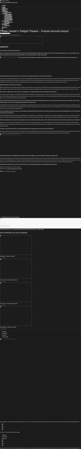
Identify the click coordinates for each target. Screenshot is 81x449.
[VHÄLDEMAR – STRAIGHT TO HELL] (16, 325)
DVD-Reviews (8, 16)
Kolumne (7, 25)
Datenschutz (4, 333)
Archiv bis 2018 (5, 336)
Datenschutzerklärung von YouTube (15, 168)
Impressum (4, 335)
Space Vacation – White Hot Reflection (8, 279)
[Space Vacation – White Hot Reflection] (16, 278)
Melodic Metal (5, 217)
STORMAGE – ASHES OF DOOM (7, 256)
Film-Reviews (8, 18)
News (3, 9)
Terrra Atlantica (16, 217)
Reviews (4, 13)
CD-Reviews (7, 15)
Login (18, 432)
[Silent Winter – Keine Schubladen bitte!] (16, 301)
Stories (18, 35)
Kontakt (4, 27)
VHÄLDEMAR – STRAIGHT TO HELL (8, 327)
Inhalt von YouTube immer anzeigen (8, 171)
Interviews (5, 23)
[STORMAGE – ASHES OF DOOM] (16, 254)
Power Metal (10, 217)
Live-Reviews (8, 20)
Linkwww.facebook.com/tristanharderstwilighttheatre (10, 50)
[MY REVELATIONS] (9, 2)
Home (3, 5)
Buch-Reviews (8, 22)
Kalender (5, 11)
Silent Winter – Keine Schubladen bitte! (8, 303)
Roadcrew (4, 331)
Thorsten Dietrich (3, 35)
